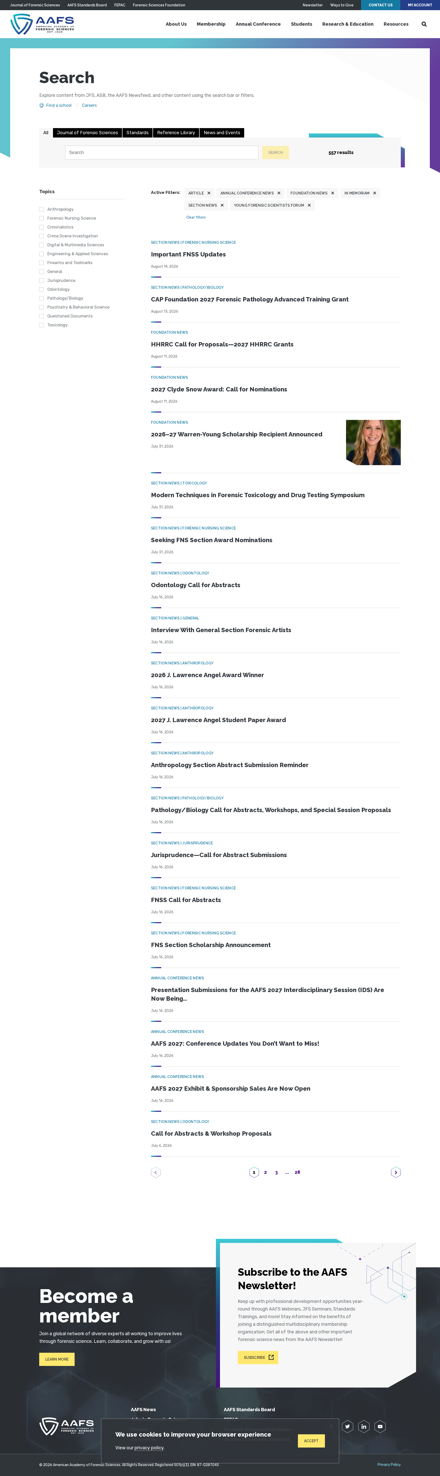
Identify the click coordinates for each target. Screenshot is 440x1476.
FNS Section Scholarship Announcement (211, 945)
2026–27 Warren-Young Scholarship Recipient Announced (236, 434)
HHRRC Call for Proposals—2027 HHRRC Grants (222, 344)
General (54, 271)
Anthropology (60, 209)
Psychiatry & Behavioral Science (78, 307)
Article (196, 193)
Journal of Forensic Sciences (35, 5)
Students (301, 24)
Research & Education (348, 24)
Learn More (56, 1359)
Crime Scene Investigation (72, 236)
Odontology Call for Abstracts (195, 585)
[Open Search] (424, 24)
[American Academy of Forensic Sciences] (42, 24)
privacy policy (148, 1448)
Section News (202, 205)
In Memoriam (357, 193)
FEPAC (119, 5)
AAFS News (143, 1409)
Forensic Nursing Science (71, 218)
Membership (211, 24)
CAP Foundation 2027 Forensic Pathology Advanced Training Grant (250, 299)
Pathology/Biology (65, 298)
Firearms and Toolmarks (69, 262)
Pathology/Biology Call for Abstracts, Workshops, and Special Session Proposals (271, 810)
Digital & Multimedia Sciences (75, 244)
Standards (137, 132)
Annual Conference (258, 24)
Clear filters (196, 217)
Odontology (58, 289)
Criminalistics (60, 227)
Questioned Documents (70, 316)
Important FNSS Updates (188, 254)
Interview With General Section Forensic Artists (221, 630)
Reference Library (176, 132)
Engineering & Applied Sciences (77, 253)
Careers (89, 105)
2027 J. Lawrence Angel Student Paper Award (218, 720)
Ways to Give (341, 5)
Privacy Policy (389, 1465)
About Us (176, 24)
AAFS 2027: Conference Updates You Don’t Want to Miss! (235, 1043)
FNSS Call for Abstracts (186, 900)
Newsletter (313, 5)
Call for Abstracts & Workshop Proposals (211, 1133)
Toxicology (57, 325)
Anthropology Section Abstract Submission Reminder (230, 765)
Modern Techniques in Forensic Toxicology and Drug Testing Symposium (258, 495)
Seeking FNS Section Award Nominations (211, 540)
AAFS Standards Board (87, 5)
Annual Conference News (247, 193)
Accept (311, 1441)
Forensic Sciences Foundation (159, 5)
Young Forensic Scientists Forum (269, 205)
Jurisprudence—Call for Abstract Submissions (219, 855)
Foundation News (309, 193)
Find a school (59, 105)
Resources (396, 24)
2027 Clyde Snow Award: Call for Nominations (219, 389)
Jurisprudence (61, 280)
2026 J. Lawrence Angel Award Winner (207, 675)
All (45, 132)
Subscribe (254, 1358)
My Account (420, 5)
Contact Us (381, 5)
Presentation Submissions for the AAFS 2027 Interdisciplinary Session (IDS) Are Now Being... (267, 994)
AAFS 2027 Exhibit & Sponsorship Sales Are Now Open (230, 1088)
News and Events (222, 132)
